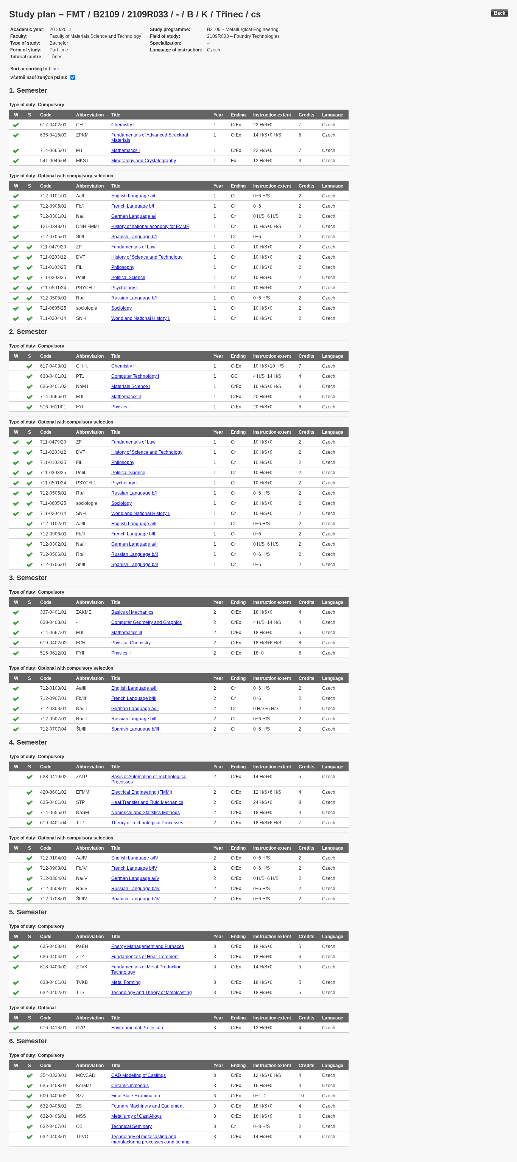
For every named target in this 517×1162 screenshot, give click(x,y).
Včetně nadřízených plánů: (38, 77)
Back (499, 13)
